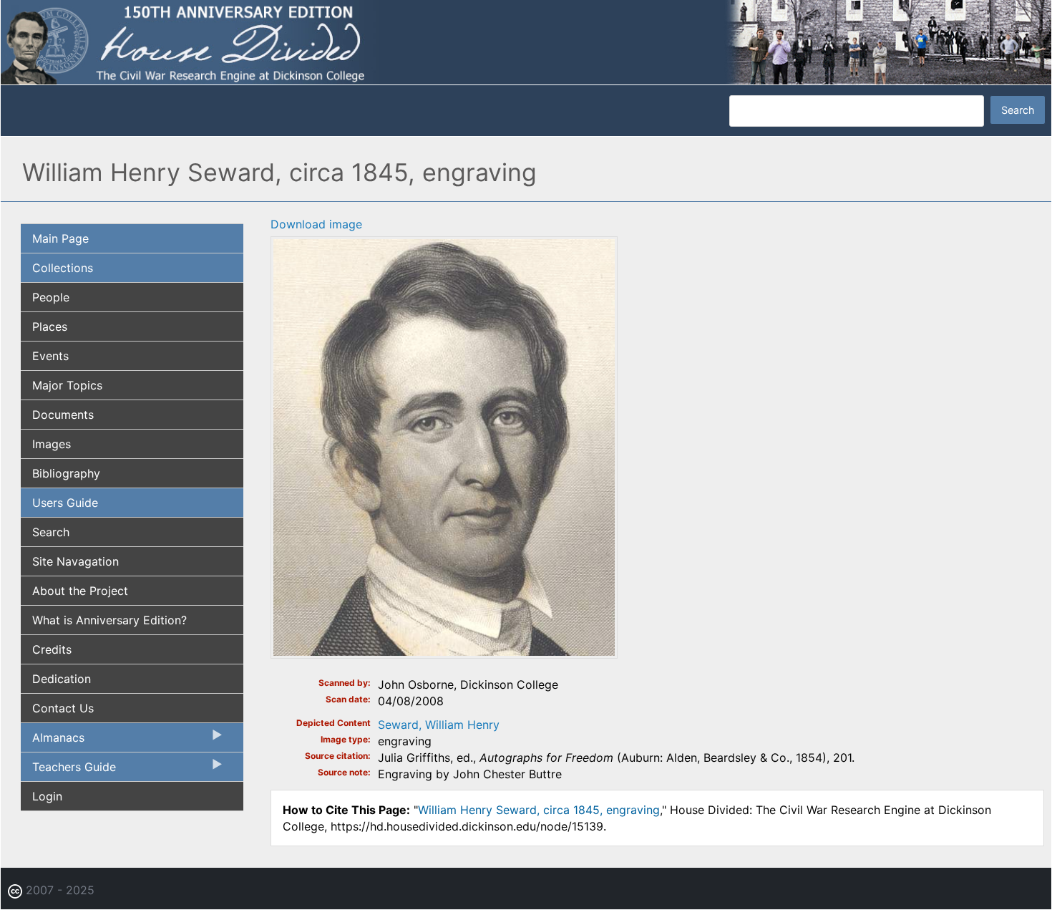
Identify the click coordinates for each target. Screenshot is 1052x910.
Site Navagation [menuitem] (75, 561)
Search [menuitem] (50, 532)
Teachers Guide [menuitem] (68, 770)
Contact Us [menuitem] (63, 708)
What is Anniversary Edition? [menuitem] (109, 620)
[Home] (526, 41)
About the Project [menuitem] (80, 591)
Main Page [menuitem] (60, 238)
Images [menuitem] (51, 444)
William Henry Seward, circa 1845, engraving (539, 810)
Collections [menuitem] (62, 268)
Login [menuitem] (47, 796)
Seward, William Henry (439, 724)
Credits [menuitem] (52, 649)
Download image (316, 224)
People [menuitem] (50, 297)
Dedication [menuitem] (61, 679)
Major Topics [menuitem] (67, 385)
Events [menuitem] (50, 356)
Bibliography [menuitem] (66, 473)
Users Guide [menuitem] (65, 502)
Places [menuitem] (49, 326)
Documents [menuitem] (63, 414)
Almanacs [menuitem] (52, 741)
